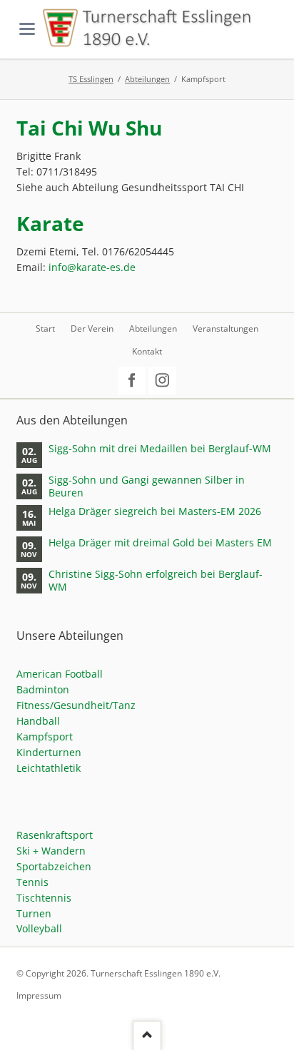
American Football (59, 674)
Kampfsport (44, 736)
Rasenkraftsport (54, 835)
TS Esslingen (91, 78)
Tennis (32, 882)
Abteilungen (147, 78)
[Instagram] (162, 380)
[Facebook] (132, 380)
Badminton (42, 689)
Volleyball (39, 928)
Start (45, 328)
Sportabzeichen (53, 866)
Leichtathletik (48, 768)
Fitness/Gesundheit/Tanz (76, 705)
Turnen (33, 913)
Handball (38, 721)
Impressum (38, 995)
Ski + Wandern (51, 850)
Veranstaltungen (225, 328)
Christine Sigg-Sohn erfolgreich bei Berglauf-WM (156, 580)
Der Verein (92, 328)
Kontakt (147, 351)
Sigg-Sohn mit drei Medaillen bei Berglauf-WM (160, 448)
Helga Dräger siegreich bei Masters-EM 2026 (155, 511)
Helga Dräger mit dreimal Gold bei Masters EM (160, 542)
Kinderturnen (48, 752)
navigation (27, 29)
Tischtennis (43, 897)
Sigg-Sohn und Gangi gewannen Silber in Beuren (147, 486)
